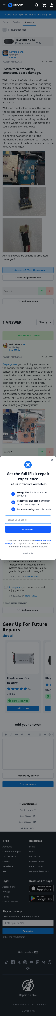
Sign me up (28, 529)
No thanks (28, 553)
